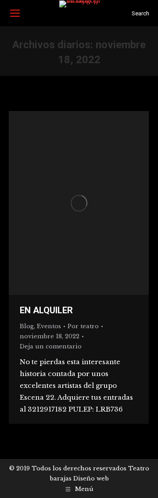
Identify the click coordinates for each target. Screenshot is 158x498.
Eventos (49, 326)
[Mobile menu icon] (15, 13)
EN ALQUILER (46, 310)
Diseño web (91, 478)
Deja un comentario (51, 346)
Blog (27, 326)
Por (83, 326)
